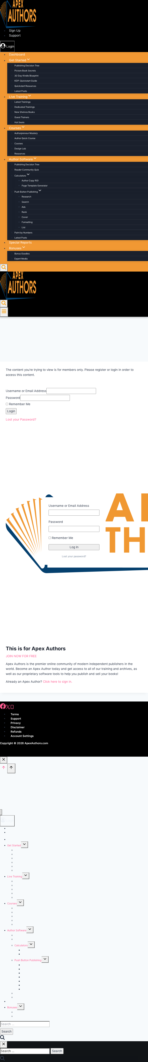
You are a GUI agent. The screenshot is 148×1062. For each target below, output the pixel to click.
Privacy (16, 723)
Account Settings (22, 736)
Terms (15, 714)
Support (16, 718)
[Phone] (12, 708)
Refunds (16, 731)
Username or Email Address (69, 505)
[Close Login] (3, 760)
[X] (8, 708)
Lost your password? (74, 556)
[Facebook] (3, 708)
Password (56, 522)
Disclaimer (18, 727)
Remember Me (62, 538)
